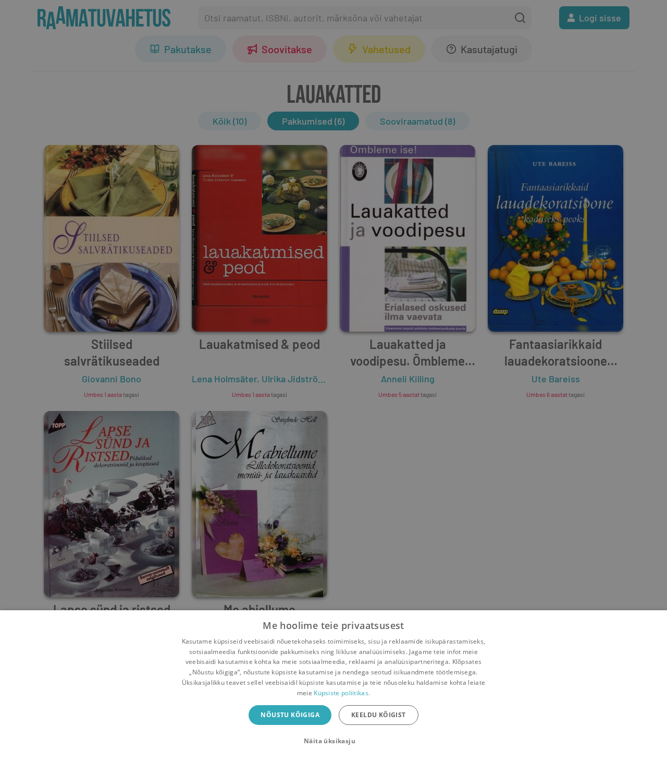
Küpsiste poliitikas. (342, 692)
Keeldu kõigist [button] (378, 714)
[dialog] (333, 686)
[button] (333, 741)
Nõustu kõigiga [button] (290, 714)
